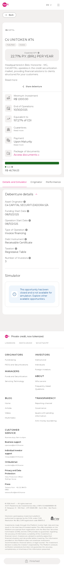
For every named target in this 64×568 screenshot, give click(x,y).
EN (47, 5)
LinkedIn (10, 343)
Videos (8, 413)
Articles (8, 408)
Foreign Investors (42, 369)
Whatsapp (42, 343)
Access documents (25, 154)
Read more (11, 80)
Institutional (40, 360)
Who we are (40, 381)
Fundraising (10, 360)
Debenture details (19, 194)
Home (7, 403)
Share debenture (34, 86)
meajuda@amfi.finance (14, 457)
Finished (34, 561)
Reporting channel (43, 403)
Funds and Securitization (16, 376)
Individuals (40, 364)
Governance (40, 408)
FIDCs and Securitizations (16, 364)
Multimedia (10, 418)
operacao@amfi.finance (14, 445)
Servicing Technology (14, 381)
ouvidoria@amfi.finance (14, 465)
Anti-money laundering (46, 421)
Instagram (25, 343)
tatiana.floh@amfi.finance (15, 492)
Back (11, 15)
